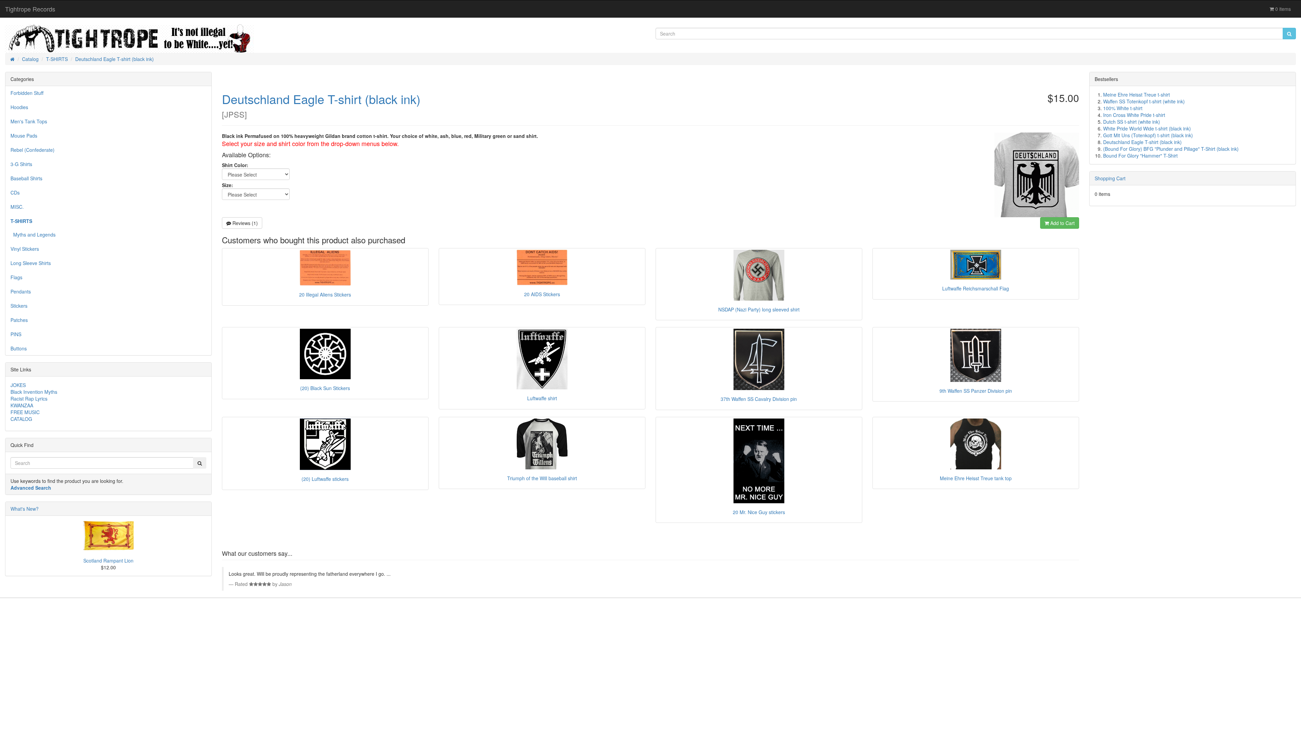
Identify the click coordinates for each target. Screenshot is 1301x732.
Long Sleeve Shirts (31, 263)
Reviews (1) (244, 223)
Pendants (21, 291)
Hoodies (19, 107)
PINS (16, 334)
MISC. (17, 206)
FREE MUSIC (25, 412)
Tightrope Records (30, 8)
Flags (16, 277)
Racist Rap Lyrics (29, 398)
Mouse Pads (24, 135)
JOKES (18, 385)
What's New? (25, 508)
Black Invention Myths (34, 391)
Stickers (19, 305)
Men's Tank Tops (29, 121)
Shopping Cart (1110, 178)
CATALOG (21, 418)
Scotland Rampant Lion (108, 560)
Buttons (19, 348)
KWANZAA (22, 405)
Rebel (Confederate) (33, 149)
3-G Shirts (21, 164)
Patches (19, 320)
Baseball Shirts (26, 178)
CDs (15, 192)
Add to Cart (1062, 223)
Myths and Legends (33, 234)
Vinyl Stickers (25, 248)
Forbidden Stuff (27, 92)
